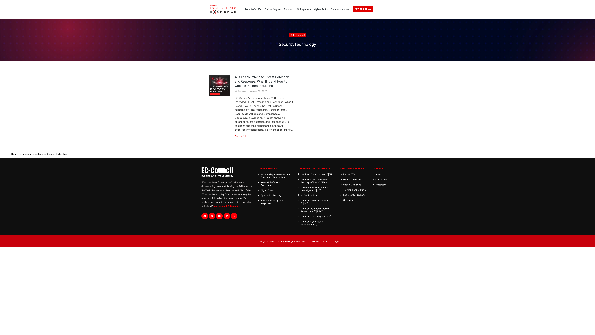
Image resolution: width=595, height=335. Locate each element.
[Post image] (219, 85)
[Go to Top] (590, 330)
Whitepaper (241, 91)
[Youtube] (219, 216)
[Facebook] (204, 216)
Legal (336, 241)
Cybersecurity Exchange (32, 154)
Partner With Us (319, 241)
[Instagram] (234, 216)
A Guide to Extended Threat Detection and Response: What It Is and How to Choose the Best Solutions (262, 81)
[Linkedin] (227, 216)
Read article (241, 136)
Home (14, 154)
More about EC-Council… (226, 206)
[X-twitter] (212, 216)
